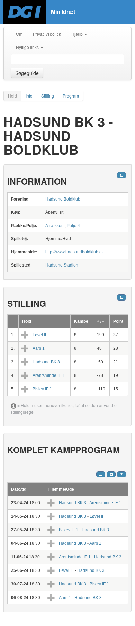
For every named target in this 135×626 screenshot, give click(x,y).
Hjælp (77, 34)
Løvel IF (40, 334)
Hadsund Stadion (61, 265)
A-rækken (54, 225)
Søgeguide (27, 72)
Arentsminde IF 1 (48, 375)
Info (29, 96)
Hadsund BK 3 (46, 361)
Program (71, 96)
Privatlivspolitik (47, 34)
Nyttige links (28, 47)
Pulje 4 (73, 225)
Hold (12, 96)
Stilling (47, 96)
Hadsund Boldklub (62, 199)
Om (19, 34)
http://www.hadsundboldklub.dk (74, 251)
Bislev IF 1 (42, 389)
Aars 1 (39, 348)
